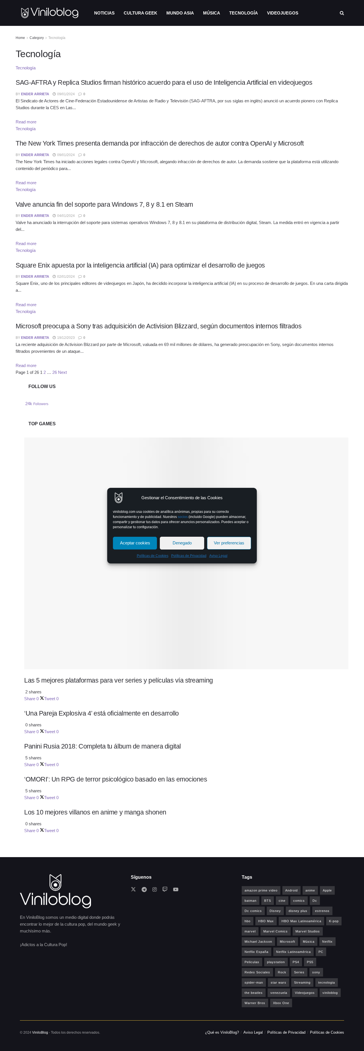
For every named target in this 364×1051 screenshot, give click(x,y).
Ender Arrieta (35, 94)
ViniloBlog (40, 1033)
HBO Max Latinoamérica (301, 921)
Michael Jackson (258, 941)
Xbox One (281, 1003)
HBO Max (266, 921)
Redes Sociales (257, 972)
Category (37, 38)
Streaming (302, 982)
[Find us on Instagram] (154, 889)
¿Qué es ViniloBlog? (222, 1032)
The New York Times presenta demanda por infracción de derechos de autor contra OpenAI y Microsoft (160, 143)
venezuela (278, 992)
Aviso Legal (218, 556)
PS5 (310, 962)
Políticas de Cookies (152, 556)
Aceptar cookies (135, 542)
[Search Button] (342, 13)
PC (320, 951)
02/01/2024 (65, 277)
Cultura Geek (140, 13)
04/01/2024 (65, 216)
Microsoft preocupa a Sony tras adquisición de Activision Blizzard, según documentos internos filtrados (158, 326)
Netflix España (256, 951)
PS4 (296, 962)
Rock (282, 972)
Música (211, 13)
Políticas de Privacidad (188, 556)
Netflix (327, 941)
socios (183, 517)
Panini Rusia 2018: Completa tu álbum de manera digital (102, 746)
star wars (278, 982)
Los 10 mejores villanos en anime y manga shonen (95, 812)
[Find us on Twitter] (133, 889)
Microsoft (287, 941)
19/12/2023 (65, 338)
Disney (275, 911)
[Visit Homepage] (50, 13)
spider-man (254, 982)
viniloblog (330, 992)
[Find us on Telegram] (144, 889)
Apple (327, 890)
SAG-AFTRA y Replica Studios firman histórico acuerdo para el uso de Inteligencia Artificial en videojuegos (164, 82)
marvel (250, 931)
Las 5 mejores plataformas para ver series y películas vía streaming (118, 680)
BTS (267, 900)
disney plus (298, 911)
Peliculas (252, 962)
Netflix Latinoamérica (293, 951)
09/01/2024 (65, 94)
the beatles (254, 992)
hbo (248, 921)
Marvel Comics (275, 931)
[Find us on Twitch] (164, 889)
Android (291, 890)
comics (299, 900)
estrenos (322, 911)
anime (310, 890)
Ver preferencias (229, 542)
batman (251, 900)
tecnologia (326, 982)
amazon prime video (261, 890)
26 (54, 372)
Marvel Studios (307, 931)
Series (299, 972)
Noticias (104, 13)
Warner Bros (255, 1003)
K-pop (334, 921)
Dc (315, 900)
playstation (276, 962)
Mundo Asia (180, 13)
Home (20, 38)
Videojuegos (282, 13)
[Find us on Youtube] (175, 889)
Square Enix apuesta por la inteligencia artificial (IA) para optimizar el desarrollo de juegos (140, 265)
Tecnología (243, 13)
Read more (26, 121)
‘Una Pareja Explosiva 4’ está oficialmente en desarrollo (101, 713)
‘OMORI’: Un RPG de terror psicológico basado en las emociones (115, 779)
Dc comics (253, 911)
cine (282, 900)
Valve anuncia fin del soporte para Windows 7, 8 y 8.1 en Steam (104, 204)
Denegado (182, 542)
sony (316, 972)
